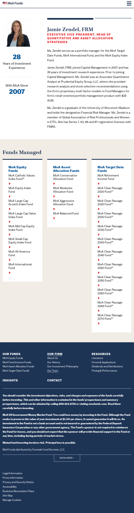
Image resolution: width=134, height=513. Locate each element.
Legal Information (12, 473)
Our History (53, 362)
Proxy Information (13, 478)
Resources (101, 354)
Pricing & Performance (104, 371)
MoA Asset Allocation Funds (18, 366)
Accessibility (10, 487)
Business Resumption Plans (18, 491)
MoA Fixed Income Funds (17, 362)
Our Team (52, 371)
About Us (52, 358)
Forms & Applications (104, 362)
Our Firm (54, 354)
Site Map (8, 496)
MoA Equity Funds (13, 358)
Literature (97, 358)
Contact (54, 380)
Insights (10, 380)
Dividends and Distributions (107, 366)
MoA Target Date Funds (16, 371)
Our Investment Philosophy (62, 366)
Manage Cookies (12, 500)
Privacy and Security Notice (18, 482)
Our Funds (12, 354)
